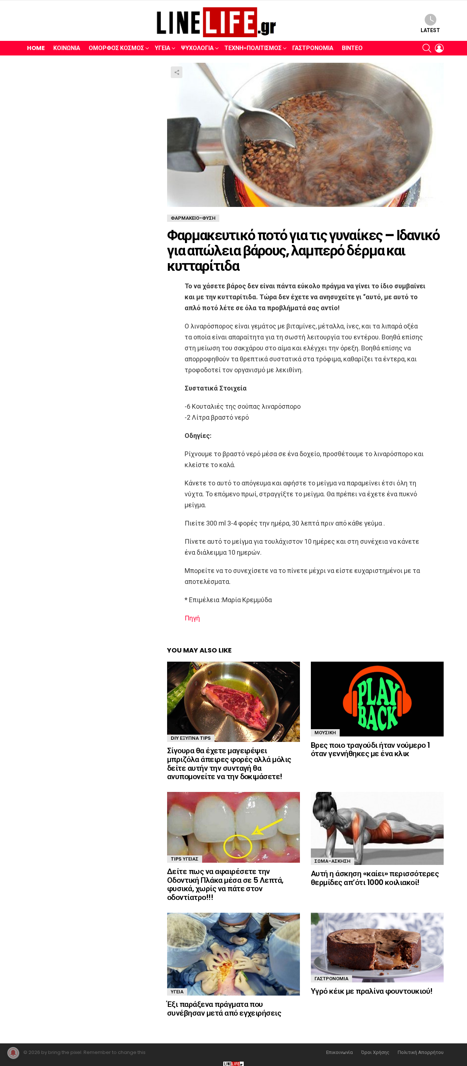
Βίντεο (352, 48)
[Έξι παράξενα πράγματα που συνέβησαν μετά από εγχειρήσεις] (233, 954)
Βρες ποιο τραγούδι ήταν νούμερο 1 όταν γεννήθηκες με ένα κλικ (370, 749)
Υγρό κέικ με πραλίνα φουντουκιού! (372, 991)
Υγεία (162, 48)
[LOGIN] (439, 48)
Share (176, 72)
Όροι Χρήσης (375, 1052)
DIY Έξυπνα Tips (191, 738)
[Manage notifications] (13, 1053)
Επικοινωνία (339, 1052)
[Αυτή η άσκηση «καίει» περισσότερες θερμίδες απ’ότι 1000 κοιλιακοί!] (377, 828)
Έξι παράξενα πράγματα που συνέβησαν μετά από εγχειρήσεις (224, 1008)
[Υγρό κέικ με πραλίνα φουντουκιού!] (377, 947)
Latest (430, 30)
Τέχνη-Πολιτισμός (253, 48)
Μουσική (325, 732)
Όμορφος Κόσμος (116, 48)
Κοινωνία (66, 48)
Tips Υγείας (184, 858)
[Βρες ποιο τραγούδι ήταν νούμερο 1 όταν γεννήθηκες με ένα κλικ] (377, 699)
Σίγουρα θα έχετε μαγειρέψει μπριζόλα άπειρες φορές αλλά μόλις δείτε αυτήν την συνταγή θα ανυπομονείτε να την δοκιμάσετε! (229, 763)
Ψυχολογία (197, 48)
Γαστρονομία (312, 48)
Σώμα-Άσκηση (332, 861)
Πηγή (192, 618)
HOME (36, 48)
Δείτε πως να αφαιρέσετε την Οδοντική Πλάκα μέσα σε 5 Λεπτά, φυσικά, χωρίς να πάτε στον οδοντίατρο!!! (225, 884)
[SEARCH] (426, 48)
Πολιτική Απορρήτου (421, 1052)
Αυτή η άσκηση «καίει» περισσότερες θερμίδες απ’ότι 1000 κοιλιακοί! (375, 878)
